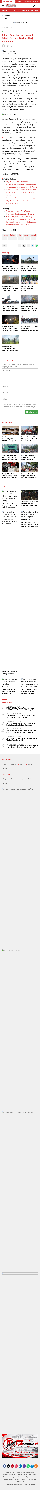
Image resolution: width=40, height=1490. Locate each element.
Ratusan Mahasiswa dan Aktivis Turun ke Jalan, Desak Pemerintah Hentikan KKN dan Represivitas (29, 457)
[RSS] (36, 1466)
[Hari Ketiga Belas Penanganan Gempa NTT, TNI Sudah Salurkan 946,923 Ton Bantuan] (10, 259)
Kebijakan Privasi (19, 1479)
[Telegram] (32, 1466)
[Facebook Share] (19, 245)
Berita (34, 1479)
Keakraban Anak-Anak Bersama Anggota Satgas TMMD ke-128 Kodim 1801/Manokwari (22, 200)
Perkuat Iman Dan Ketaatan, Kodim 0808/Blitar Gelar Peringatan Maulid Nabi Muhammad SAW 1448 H (29, 288)
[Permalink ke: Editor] (3, 46)
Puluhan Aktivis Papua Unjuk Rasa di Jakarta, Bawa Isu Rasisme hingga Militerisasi (29, 476)
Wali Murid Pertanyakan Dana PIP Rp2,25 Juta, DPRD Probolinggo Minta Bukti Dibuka (10, 439)
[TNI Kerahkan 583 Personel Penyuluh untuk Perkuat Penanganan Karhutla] (10, 299)
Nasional (19, 1474)
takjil (27, 239)
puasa (4, 239)
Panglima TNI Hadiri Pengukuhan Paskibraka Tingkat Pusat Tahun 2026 (21, 739)
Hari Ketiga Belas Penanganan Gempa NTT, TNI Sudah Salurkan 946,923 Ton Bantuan (10, 268)
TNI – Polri (21, 1472)
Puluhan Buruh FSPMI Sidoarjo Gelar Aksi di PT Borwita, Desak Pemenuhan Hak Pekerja (29, 439)
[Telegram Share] (32, 245)
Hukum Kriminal (9, 1474)
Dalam (4, 137)
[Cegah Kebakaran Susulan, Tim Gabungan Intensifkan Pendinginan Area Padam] (30, 299)
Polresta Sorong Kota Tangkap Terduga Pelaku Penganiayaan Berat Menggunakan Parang (10, 506)
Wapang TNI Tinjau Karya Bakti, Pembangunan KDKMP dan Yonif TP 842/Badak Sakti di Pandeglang (22, 747)
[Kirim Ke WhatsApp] (36, 245)
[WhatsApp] (28, 1466)
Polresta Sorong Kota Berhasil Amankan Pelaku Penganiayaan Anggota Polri (29, 524)
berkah (12, 235)
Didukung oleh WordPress (13, 1484)
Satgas (5, 764)
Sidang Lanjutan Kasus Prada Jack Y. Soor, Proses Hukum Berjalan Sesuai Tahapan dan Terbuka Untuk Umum (9, 673)
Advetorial (20, 1481)
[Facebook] (4, 1466)
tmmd (5, 768)
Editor (7, 45)
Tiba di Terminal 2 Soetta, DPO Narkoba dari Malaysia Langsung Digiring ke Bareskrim (29, 691)
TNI (3, 32)
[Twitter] (8, 1466)
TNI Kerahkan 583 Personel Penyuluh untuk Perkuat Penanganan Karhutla (10, 308)
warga (22, 764)
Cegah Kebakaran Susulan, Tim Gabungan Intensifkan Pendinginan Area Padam (29, 308)
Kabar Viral (30, 1472)
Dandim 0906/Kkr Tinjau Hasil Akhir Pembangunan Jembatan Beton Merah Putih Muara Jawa (29, 328)
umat (33, 239)
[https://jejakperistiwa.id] (10, 5)
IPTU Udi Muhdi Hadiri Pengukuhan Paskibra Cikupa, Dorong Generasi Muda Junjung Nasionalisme (21, 732)
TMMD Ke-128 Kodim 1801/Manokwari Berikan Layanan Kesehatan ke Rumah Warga (21, 192)
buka (19, 235)
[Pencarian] (37, 5)
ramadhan (12, 239)
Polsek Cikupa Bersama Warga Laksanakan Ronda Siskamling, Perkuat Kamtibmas (20, 724)
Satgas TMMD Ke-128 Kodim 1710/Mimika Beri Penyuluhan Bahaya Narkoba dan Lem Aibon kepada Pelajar (22, 184)
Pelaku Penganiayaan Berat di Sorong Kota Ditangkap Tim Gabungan (9, 691)
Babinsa (13, 764)
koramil (33, 235)
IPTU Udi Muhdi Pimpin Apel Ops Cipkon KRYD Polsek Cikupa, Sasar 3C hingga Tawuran (22, 709)
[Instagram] (16, 1466)
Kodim (30, 764)
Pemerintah (27, 1474)
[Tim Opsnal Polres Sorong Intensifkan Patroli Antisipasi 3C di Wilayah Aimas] (30, 495)
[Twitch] (24, 1466)
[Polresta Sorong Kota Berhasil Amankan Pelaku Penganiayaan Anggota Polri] (30, 515)
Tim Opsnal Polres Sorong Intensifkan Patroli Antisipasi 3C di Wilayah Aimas (29, 503)
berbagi (5, 235)
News (35, 1474)
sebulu (21, 239)
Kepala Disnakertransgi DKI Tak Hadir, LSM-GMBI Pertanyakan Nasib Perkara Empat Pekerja (10, 457)
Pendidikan (6, 1477)
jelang (26, 235)
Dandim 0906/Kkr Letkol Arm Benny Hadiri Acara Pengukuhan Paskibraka (20, 716)
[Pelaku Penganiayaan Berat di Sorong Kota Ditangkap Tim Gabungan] (10, 683)
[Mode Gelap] (33, 5)
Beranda (8, 1472)
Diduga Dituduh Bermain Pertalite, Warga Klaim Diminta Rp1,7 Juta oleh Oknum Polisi (10, 476)
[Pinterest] (12, 1466)
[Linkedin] (20, 1466)
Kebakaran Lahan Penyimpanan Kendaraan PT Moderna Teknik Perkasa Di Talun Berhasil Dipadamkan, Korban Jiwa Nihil (10, 288)
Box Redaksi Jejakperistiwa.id (27, 1477)
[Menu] (3, 5)
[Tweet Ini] (24, 245)
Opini (14, 1477)
